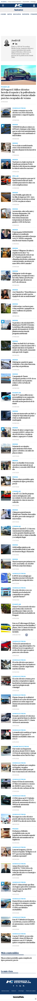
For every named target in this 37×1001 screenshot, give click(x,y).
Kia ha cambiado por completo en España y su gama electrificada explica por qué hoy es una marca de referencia (23, 768)
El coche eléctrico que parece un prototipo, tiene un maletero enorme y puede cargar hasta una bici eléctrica (23, 665)
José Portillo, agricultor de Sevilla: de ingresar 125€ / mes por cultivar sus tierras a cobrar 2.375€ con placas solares (23, 198)
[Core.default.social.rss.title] (23, 985)
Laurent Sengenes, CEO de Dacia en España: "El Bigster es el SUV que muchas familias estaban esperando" (24, 853)
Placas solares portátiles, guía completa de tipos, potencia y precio (23, 481)
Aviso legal (21, 990)
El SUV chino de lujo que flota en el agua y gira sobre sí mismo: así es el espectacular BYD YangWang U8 (24, 888)
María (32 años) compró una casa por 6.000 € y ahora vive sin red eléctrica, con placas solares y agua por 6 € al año (23, 433)
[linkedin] (16, 44)
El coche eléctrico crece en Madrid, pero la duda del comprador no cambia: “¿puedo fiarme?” (22, 593)
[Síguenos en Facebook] (13, 985)
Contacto (13, 990)
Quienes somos (5, 990)
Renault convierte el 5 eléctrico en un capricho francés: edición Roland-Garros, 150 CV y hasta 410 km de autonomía (23, 719)
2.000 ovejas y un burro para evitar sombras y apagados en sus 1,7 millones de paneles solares (23, 309)
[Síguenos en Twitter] (17, 985)
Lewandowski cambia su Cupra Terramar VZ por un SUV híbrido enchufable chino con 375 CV (24, 735)
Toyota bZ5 (26, 1)
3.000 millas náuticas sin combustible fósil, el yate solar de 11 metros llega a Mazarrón (23, 549)
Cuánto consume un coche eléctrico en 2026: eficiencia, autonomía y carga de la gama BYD (23, 114)
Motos (9, 14)
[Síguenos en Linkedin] (20, 985)
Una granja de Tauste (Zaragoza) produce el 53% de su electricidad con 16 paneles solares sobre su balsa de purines (24, 380)
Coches (3, 14)
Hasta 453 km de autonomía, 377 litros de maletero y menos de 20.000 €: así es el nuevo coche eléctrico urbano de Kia (23, 785)
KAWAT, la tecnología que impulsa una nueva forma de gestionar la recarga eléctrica (23, 578)
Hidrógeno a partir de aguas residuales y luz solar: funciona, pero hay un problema (23, 364)
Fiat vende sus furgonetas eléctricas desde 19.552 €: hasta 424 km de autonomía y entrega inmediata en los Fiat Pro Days (24, 752)
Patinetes (25, 14)
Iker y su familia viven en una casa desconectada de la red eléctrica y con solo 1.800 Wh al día (23, 466)
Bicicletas (17, 14)
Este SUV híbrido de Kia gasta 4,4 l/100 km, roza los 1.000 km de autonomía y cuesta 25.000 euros (23, 923)
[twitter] (13, 44)
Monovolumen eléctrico (14, 1)
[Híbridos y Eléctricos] (18, 981)
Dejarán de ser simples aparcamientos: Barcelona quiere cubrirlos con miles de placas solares (23, 449)
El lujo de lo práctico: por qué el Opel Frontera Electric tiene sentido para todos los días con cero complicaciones (23, 181)
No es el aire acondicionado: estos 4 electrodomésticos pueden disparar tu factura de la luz (24, 149)
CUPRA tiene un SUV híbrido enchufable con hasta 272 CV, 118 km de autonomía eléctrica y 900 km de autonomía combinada (24, 802)
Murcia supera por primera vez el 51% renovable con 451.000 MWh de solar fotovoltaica (23, 564)
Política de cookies (31, 990)
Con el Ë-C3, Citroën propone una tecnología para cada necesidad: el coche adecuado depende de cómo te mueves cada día (23, 498)
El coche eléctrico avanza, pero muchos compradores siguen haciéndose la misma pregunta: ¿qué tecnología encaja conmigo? (24, 683)
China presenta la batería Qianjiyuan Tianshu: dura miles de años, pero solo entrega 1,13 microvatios (24, 515)
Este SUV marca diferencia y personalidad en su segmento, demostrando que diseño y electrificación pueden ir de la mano (23, 399)
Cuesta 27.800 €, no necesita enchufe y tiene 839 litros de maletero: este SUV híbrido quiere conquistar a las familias (23, 939)
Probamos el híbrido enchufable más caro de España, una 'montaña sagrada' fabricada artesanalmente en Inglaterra (23, 835)
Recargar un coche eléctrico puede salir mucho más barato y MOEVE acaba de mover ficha (24, 819)
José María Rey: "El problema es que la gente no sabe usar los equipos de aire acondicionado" (24, 294)
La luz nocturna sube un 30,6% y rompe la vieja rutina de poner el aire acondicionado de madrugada (24, 417)
